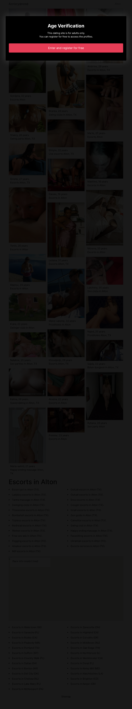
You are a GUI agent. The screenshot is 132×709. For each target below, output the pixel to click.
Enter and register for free (66, 48)
